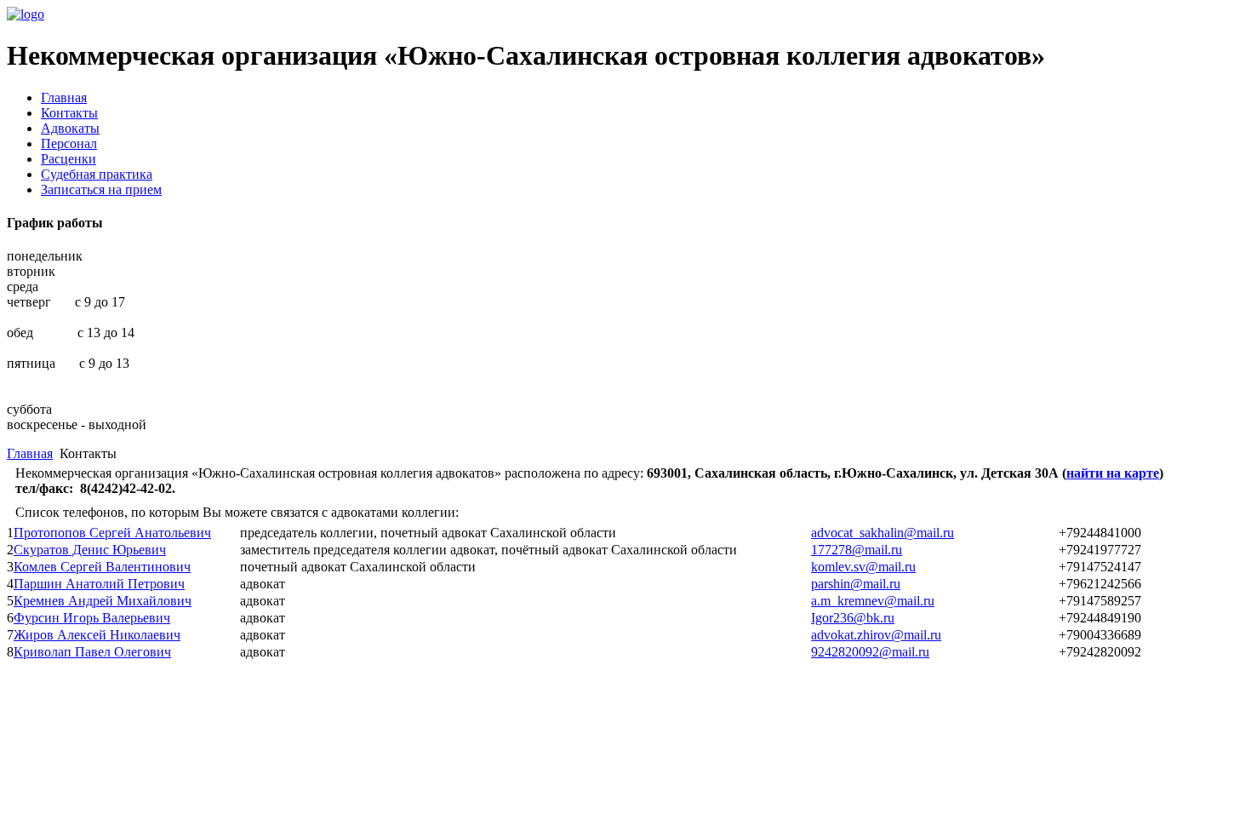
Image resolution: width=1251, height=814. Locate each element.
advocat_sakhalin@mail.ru (882, 532)
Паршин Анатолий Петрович (99, 583)
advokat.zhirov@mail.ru (876, 635)
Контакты (69, 113)
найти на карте (1112, 473)
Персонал (69, 143)
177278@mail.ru (856, 549)
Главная (64, 97)
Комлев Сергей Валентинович (102, 566)
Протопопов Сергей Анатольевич (112, 532)
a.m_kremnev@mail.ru (872, 600)
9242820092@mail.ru (870, 652)
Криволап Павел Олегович (92, 652)
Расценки (68, 159)
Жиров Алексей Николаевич (97, 635)
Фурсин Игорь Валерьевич (92, 617)
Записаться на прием (101, 189)
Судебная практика (96, 174)
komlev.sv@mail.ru (863, 566)
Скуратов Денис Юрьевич (90, 549)
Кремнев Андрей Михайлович (102, 600)
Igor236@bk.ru (852, 617)
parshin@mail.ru (855, 583)
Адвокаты (70, 128)
